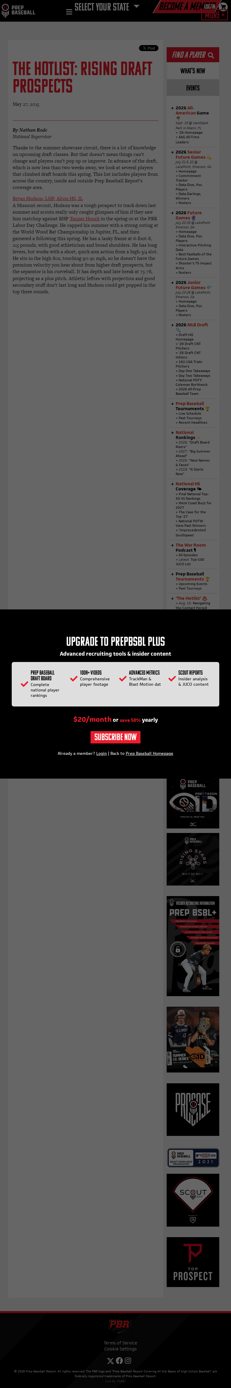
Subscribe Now (115, 738)
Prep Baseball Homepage (149, 753)
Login (101, 753)
